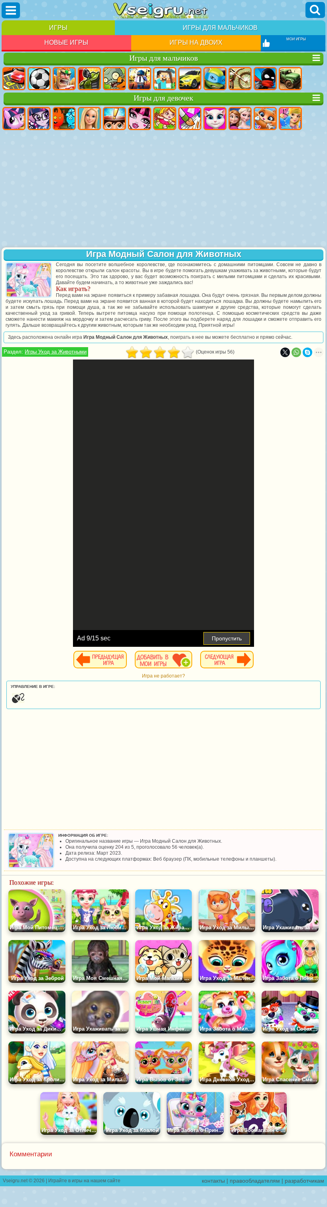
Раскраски (189, 118)
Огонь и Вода (64, 118)
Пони (14, 118)
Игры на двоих (196, 42)
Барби (89, 118)
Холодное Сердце (240, 118)
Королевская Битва (139, 78)
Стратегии (64, 78)
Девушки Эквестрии (39, 118)
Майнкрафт (164, 78)
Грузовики (290, 78)
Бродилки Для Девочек (164, 118)
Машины (189, 78)
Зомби (114, 78)
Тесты (114, 118)
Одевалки (290, 118)
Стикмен (265, 78)
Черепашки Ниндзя (215, 78)
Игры (58, 27)
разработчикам (304, 1180)
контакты (213, 1180)
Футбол (39, 78)
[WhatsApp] (296, 352)
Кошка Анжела (215, 118)
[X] (285, 352)
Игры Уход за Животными (56, 352)
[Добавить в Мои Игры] (163, 659)
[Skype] (307, 352)
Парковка (14, 78)
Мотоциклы (240, 78)
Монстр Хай (139, 118)
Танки (89, 78)
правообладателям (255, 1180)
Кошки (265, 118)
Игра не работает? (163, 676)
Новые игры (66, 42)
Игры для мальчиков (220, 27)
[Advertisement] (163, 189)
